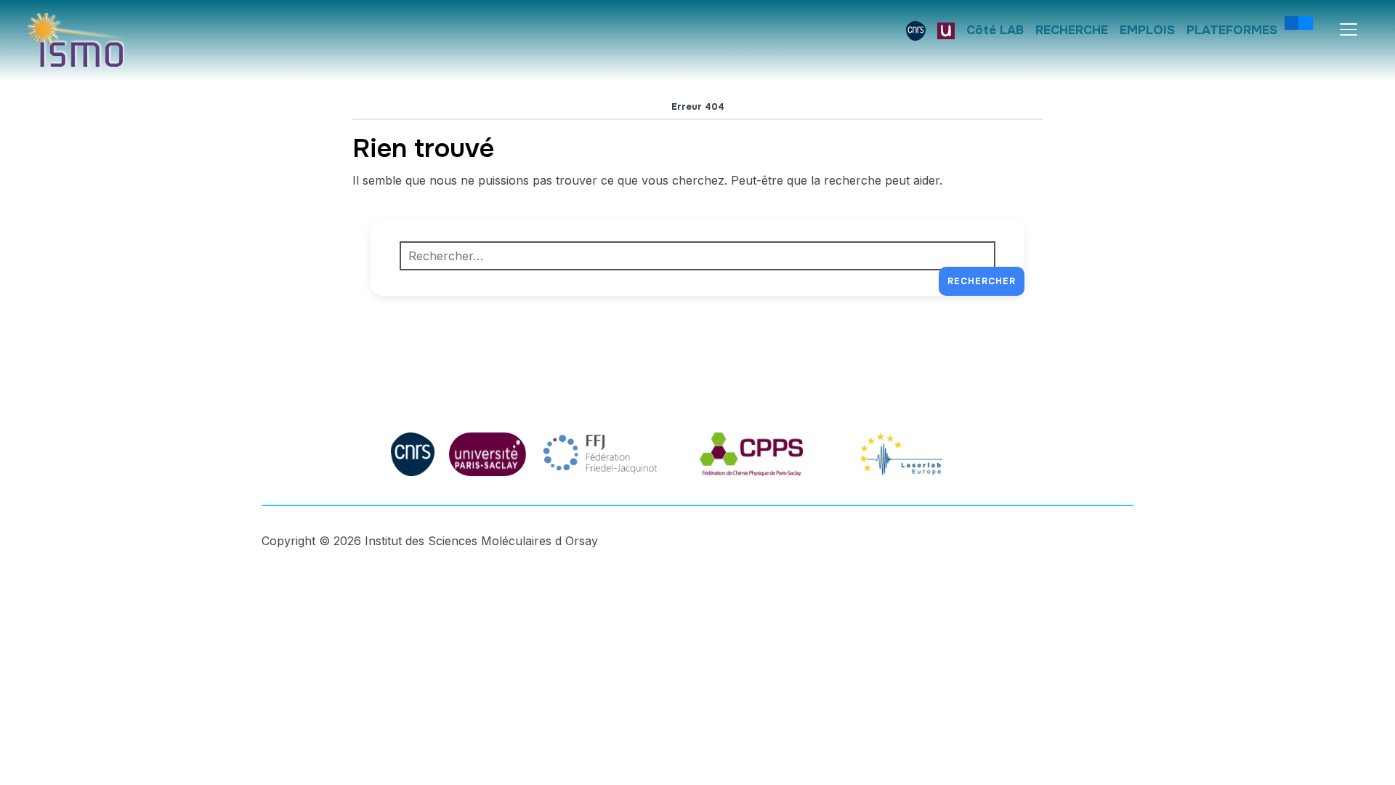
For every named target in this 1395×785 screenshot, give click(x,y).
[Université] (946, 30)
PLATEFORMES (1231, 30)
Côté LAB (995, 30)
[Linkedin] (1291, 22)
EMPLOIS (1147, 30)
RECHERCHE (1071, 30)
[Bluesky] (1305, 22)
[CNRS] (916, 30)
